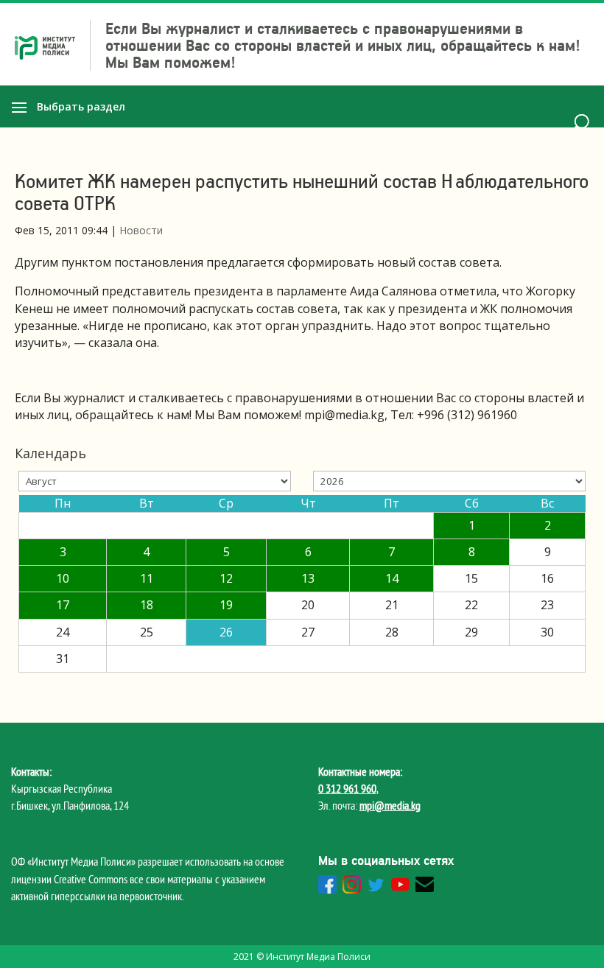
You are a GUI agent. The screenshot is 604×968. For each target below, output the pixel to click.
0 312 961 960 (347, 788)
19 (226, 605)
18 (146, 605)
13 (308, 578)
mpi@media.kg (390, 805)
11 (146, 578)
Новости (141, 230)
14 (391, 578)
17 (62, 605)
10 (62, 578)
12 (226, 578)
